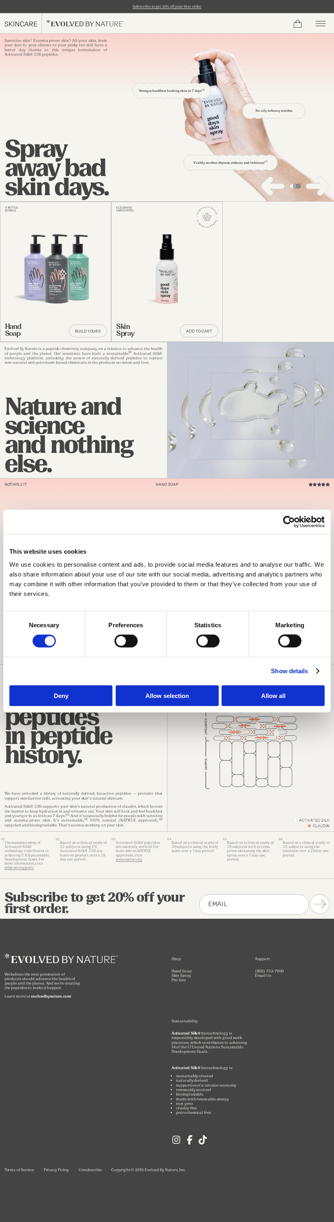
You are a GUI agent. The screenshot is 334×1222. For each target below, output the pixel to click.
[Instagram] (176, 1143)
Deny (61, 695)
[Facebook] (189, 1143)
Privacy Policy (56, 1170)
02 (68, 815)
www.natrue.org (129, 859)
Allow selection (167, 695)
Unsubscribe (90, 1170)
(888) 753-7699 (269, 971)
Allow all (273, 695)
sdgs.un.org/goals (19, 867)
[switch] (126, 641)
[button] (321, 24)
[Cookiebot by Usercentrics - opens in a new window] (289, 522)
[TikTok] (202, 1143)
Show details (289, 671)
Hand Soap (181, 971)
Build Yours (88, 331)
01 (130, 352)
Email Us (263, 975)
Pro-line (178, 980)
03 (161, 819)
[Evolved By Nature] (62, 961)
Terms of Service (19, 1170)
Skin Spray (181, 975)
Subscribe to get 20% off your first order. (166, 6)
